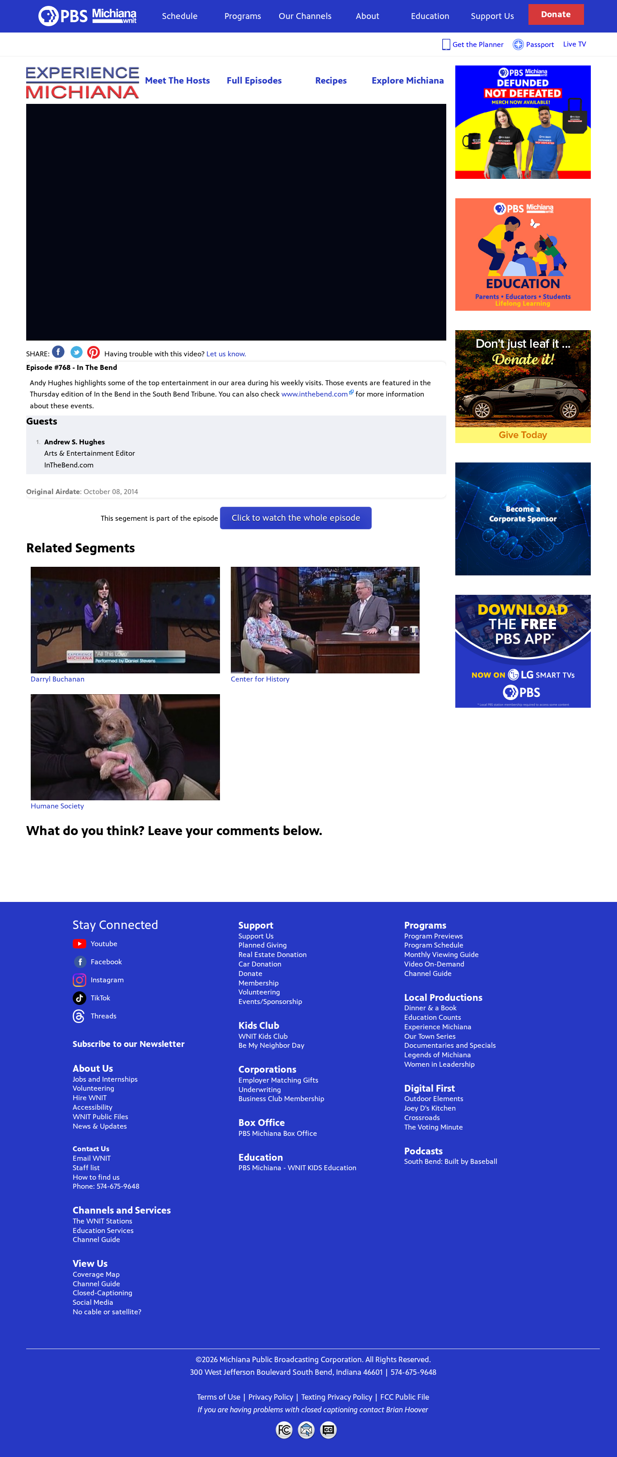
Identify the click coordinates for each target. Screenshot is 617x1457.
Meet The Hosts (177, 80)
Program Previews (433, 936)
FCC (284, 1430)
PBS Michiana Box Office (277, 1133)
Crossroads (422, 1117)
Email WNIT (92, 1158)
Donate (556, 14)
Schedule (180, 16)
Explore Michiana (408, 80)
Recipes (331, 80)
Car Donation (259, 964)
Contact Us (91, 1148)
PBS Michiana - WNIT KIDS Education (297, 1167)
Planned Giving (262, 945)
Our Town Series (430, 1036)
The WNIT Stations (102, 1221)
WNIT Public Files (100, 1116)
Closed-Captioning (102, 1293)
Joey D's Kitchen (430, 1108)
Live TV (574, 44)
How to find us (96, 1177)
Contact (306, 1430)
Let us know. (226, 354)
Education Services (103, 1230)
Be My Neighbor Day (271, 1045)
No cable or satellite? (107, 1312)
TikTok (100, 998)
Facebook (106, 961)
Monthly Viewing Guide (441, 954)
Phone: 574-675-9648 (106, 1186)
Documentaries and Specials (450, 1045)
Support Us (492, 16)
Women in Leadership (439, 1064)
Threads (104, 1016)
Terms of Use (218, 1396)
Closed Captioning (329, 1430)
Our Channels (305, 16)
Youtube (104, 943)
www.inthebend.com (314, 394)
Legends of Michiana (437, 1055)
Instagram (107, 980)
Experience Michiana (82, 82)
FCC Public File (404, 1396)
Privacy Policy (270, 1396)
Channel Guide (96, 1239)
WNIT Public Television (87, 16)
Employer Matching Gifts (278, 1080)
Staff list (86, 1167)
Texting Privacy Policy (336, 1396)
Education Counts (432, 1017)
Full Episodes (254, 80)
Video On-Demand (434, 964)
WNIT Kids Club (263, 1036)
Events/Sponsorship (270, 1001)
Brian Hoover (407, 1409)
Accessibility (92, 1107)
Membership (258, 983)
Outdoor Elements (433, 1098)
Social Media (93, 1302)
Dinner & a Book (430, 1008)
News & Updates (100, 1126)
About (367, 16)
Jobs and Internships (105, 1079)
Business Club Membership (281, 1098)
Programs (242, 16)
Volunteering (93, 1088)
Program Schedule (433, 945)
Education (430, 16)
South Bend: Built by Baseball (450, 1161)
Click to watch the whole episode (296, 518)
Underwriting (259, 1089)
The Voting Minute (433, 1127)
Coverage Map (96, 1274)
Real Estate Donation (272, 954)
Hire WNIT (90, 1097)
